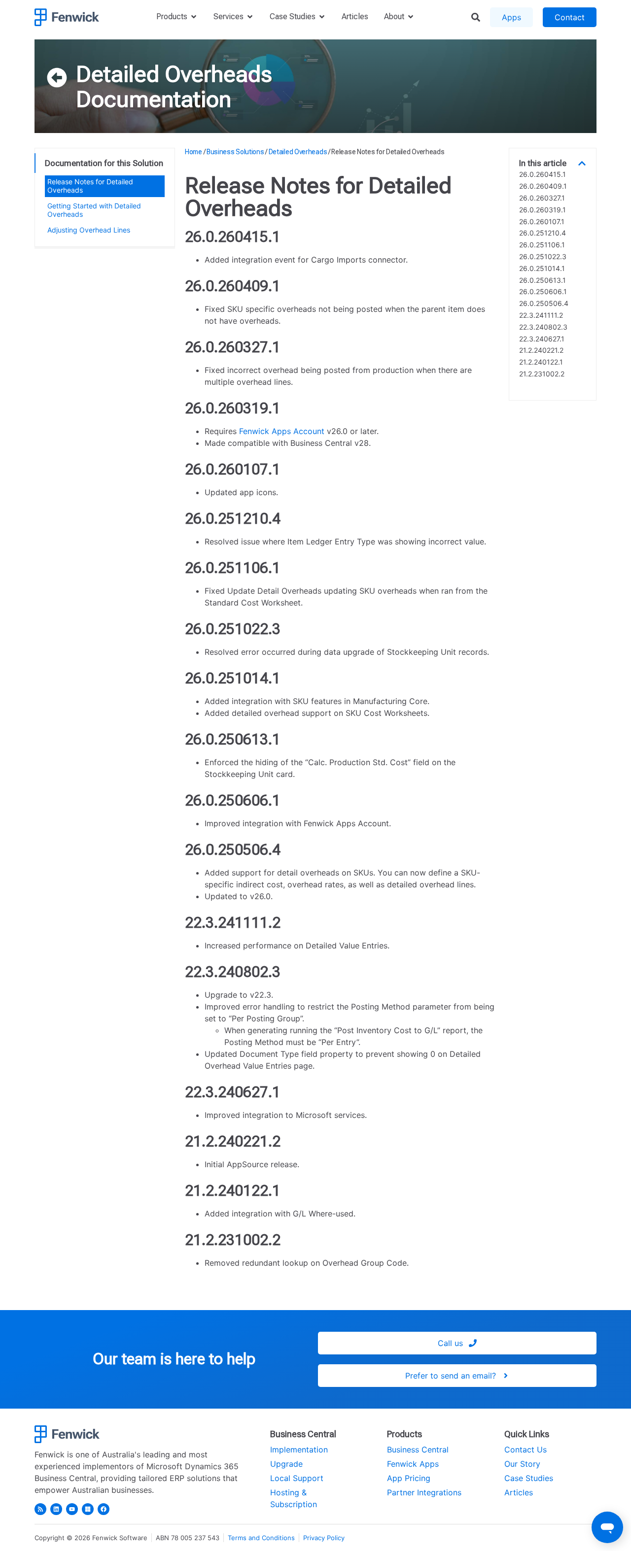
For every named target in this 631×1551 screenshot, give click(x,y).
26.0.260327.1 (542, 198)
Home (193, 152)
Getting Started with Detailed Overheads (94, 210)
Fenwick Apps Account (281, 431)
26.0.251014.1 (542, 268)
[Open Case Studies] (322, 17)
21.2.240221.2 (541, 350)
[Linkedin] (56, 1509)
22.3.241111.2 (541, 315)
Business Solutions (235, 152)
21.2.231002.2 (541, 374)
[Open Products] (194, 17)
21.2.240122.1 (541, 362)
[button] (582, 163)
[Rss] (40, 1509)
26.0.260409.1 (543, 186)
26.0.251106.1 (542, 245)
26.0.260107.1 (541, 222)
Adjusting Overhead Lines (88, 230)
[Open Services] (250, 17)
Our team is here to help (174, 1358)
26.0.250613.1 (542, 280)
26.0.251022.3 (542, 257)
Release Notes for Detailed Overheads (90, 185)
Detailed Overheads (174, 74)
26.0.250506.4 (543, 303)
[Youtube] (72, 1509)
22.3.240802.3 (543, 327)
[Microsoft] (88, 1509)
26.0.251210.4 (542, 233)
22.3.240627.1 (541, 339)
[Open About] (411, 17)
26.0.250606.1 (543, 292)
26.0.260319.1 (542, 210)
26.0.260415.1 (542, 174)
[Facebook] (103, 1509)
